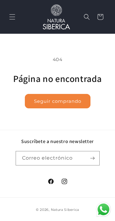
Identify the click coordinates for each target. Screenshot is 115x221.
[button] (12, 17)
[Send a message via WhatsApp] (103, 209)
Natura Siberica (65, 209)
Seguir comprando (57, 101)
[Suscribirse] (92, 158)
